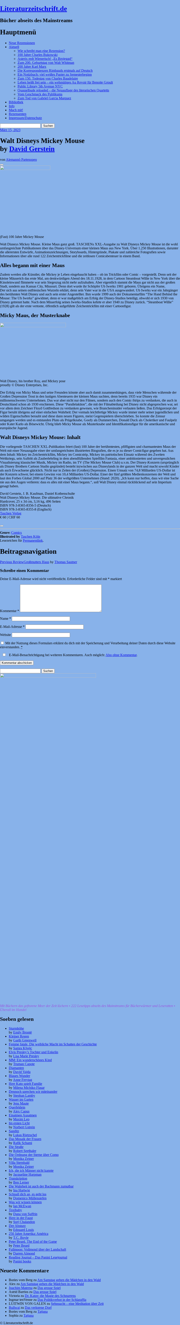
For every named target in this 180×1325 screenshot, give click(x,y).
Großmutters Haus (24, 562)
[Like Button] (2, 164)
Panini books (22, 1261)
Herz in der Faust (21, 1218)
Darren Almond (24, 1253)
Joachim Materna (20, 1288)
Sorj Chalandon (24, 1222)
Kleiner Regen (19, 1036)
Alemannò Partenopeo (21, 159)
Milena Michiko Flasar (29, 1087)
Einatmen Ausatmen (23, 1115)
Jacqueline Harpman (27, 1174)
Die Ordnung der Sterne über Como (34, 1155)
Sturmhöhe (16, 1028)
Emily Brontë (22, 1032)
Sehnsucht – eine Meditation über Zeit (77, 1303)
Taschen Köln (30, 536)
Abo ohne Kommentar (121, 655)
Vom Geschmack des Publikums (40, 94)
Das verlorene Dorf (38, 1307)
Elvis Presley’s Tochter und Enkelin (33, 1052)
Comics (16, 532)
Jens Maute (21, 1103)
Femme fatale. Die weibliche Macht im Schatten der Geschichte (53, 1044)
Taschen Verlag (10, 513)
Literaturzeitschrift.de (33, 8)
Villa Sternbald (19, 1162)
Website (5, 635)
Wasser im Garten (21, 1099)
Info (11, 106)
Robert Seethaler (24, 1151)
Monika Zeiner (23, 1159)
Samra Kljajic (22, 1048)
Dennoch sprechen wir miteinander (33, 1091)
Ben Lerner (21, 1182)
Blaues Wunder (19, 1076)
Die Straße (16, 1147)
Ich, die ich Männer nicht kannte (31, 1170)
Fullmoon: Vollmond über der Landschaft (37, 1249)
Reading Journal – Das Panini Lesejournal (38, 1257)
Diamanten (16, 1068)
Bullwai (14, 1307)
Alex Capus (21, 1111)
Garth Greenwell (24, 1040)
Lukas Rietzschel (25, 1135)
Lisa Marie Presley (26, 1056)
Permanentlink (33, 540)
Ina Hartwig (21, 1190)
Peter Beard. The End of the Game (33, 1241)
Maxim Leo (21, 1119)
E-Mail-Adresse (12, 627)
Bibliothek (16, 102)
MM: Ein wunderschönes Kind (30, 1060)
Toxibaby (15, 1210)
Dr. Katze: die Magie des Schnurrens (50, 1296)
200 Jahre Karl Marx (32, 66)
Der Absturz (17, 1226)
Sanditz (14, 1131)
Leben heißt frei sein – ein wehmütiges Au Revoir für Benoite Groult (65, 82)
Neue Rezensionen (22, 43)
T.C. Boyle (21, 1237)
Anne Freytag (22, 1080)
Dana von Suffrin (25, 1214)
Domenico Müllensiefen (30, 1198)
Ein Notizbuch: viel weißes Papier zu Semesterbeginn (55, 74)
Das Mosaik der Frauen (25, 1139)
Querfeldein (17, 1107)
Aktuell (14, 47)
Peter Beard (21, 1245)
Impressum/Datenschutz (25, 118)
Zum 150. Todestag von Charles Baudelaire (48, 78)
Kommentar (9, 611)
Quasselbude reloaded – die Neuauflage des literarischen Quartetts (63, 90)
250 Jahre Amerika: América (28, 1234)
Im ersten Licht (19, 1123)
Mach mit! (16, 110)
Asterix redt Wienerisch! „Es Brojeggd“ (45, 59)
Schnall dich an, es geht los (27, 1194)
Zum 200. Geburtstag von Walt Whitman (46, 62)
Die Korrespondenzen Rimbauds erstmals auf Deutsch (55, 70)
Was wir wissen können (25, 1202)
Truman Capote (24, 1064)
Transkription (18, 1178)
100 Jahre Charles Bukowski (38, 55)
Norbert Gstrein (24, 1127)
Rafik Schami (22, 1143)
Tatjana (43, 1311)
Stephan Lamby (24, 1095)
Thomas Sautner (65, 562)
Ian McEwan (22, 1206)
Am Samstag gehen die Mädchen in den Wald (69, 1280)
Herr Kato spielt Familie (25, 1084)
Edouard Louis (23, 1230)
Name (5, 618)
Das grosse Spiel (49, 1288)
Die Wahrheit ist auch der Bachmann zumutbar (41, 1186)
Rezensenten (17, 114)
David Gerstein (32, 149)
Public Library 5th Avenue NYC (40, 86)
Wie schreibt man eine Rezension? (41, 51)
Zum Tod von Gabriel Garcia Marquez (44, 98)
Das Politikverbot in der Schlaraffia (62, 1300)
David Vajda (22, 1072)
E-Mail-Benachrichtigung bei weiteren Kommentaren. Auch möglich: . (72, 655)
